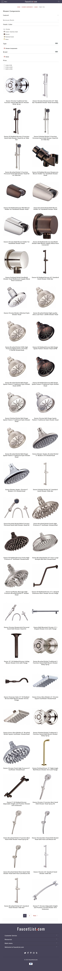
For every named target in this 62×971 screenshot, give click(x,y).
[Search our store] (59, 1)
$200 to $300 (8, 69)
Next (34, 916)
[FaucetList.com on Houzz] (37, 952)
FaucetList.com (33, 959)
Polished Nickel (9, 37)
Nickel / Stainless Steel (11, 31)
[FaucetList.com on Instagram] (34, 952)
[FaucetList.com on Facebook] (28, 952)
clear (56, 43)
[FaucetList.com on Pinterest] (31, 952)
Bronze (7, 34)
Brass (7, 39)
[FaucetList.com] (31, 1)
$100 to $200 (8, 67)
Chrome (7, 29)
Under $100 (8, 65)
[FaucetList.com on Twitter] (25, 952)
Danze (7, 57)
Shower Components (11, 48)
